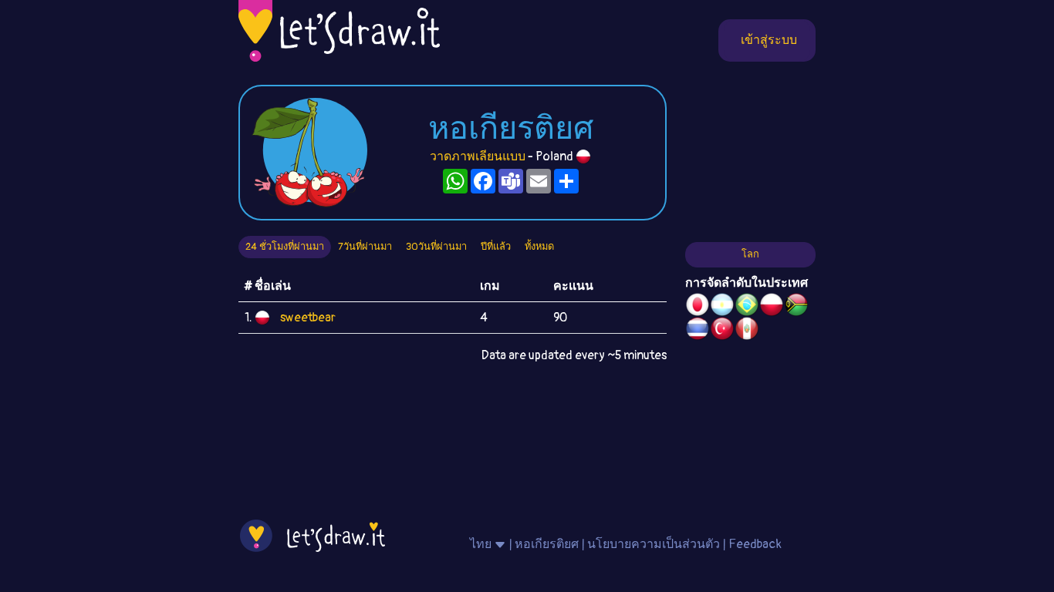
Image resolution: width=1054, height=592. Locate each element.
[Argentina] (722, 306)
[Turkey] (722, 330)
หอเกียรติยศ (547, 544)
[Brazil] (747, 306)
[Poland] (771, 306)
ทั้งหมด (539, 246)
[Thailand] (697, 330)
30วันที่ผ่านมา (436, 246)
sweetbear (308, 317)
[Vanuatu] (796, 306)
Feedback (755, 544)
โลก (750, 254)
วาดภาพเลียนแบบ (477, 156)
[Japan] (697, 306)
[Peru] (747, 330)
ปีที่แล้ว (496, 246)
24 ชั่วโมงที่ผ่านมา (284, 246)
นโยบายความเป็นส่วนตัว (653, 544)
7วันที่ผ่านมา (365, 246)
